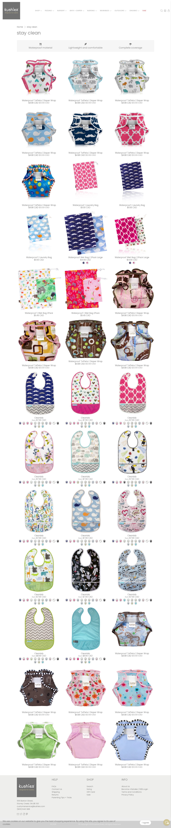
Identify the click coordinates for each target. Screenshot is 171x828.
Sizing (89, 789)
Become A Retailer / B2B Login (135, 789)
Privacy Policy (128, 794)
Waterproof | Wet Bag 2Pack (39, 313)
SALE (144, 11)
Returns (55, 794)
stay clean (32, 27)
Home (20, 27)
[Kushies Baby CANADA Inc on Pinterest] (27, 814)
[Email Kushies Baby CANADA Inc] (18, 814)
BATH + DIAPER (76, 11)
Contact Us (57, 789)
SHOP (37, 11)
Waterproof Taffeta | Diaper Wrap (39, 100)
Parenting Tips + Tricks (62, 797)
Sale (89, 794)
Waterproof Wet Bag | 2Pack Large (85, 257)
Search (90, 786)
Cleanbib (38, 417)
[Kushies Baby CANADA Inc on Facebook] (21, 814)
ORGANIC (133, 11)
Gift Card (91, 792)
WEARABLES (104, 11)
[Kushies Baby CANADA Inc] (11, 10)
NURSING (91, 11)
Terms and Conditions (132, 792)
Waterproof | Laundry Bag (85, 205)
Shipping (56, 792)
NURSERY (61, 11)
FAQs (54, 786)
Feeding (48, 11)
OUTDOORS (119, 11)
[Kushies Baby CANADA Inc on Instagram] (24, 814)
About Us (126, 786)
